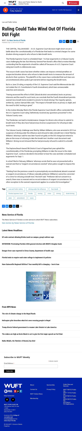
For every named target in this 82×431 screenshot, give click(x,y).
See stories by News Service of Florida (18, 223)
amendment (21, 198)
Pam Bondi (54, 189)
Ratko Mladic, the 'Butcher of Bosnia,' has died (18, 341)
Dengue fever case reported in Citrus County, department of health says (28, 251)
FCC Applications (68, 404)
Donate (74, 3)
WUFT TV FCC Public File (69, 393)
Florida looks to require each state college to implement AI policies (26, 257)
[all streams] (79, 10)
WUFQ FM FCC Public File (69, 400)
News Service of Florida (17, 40)
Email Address (9, 363)
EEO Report (66, 402)
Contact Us (33, 389)
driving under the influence (37, 189)
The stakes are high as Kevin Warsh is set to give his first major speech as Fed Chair (32, 334)
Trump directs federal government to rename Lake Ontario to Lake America (29, 327)
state (10, 198)
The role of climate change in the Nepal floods (19, 314)
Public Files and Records (68, 385)
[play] (5, 10)
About (32, 385)
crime (49, 193)
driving (58, 193)
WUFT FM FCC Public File (69, 390)
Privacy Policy (51, 389)
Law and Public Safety (9, 22)
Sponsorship (51, 385)
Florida (30, 193)
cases (32, 198)
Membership (34, 398)
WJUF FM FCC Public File (69, 396)
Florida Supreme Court (15, 193)
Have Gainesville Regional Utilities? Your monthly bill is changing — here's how (30, 264)
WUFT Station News (36, 394)
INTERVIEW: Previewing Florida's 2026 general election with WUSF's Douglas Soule (32, 244)
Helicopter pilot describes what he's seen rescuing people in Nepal (26, 320)
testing (40, 193)
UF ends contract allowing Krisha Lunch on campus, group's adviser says (28, 237)
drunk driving (70, 193)
